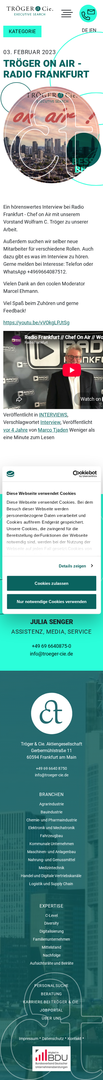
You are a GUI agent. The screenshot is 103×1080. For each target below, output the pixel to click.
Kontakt (74, 1038)
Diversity (51, 923)
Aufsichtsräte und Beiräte (51, 963)
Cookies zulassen (51, 583)
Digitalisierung (52, 931)
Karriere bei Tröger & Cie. (51, 1002)
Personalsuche (51, 985)
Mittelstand (51, 947)
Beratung (51, 994)
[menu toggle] (66, 13)
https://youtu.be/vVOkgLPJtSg (36, 322)
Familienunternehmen (51, 939)
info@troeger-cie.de (51, 654)
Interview (50, 422)
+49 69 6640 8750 (51, 768)
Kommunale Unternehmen (51, 844)
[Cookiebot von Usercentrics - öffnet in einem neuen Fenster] (73, 473)
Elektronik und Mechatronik (51, 828)
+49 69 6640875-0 (51, 646)
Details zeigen (72, 565)
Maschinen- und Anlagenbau (51, 852)
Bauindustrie (51, 812)
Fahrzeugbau (51, 836)
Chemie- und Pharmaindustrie (51, 820)
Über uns (51, 1018)
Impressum (28, 1038)
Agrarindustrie (51, 804)
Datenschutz (53, 1038)
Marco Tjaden (53, 430)
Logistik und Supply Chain (51, 884)
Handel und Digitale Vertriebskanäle (51, 876)
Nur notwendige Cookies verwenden (52, 601)
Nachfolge (51, 955)
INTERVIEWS (53, 415)
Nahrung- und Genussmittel (51, 860)
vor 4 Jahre (15, 430)
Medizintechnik (51, 868)
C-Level (51, 915)
